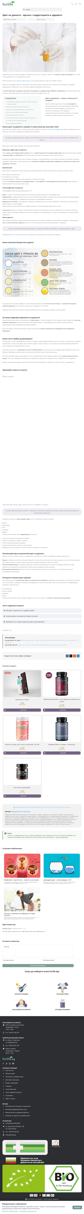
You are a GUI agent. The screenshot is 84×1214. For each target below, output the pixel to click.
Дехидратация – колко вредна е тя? (57, 998)
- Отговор (23, 1047)
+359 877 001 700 (13, 1164)
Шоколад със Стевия (22, 818)
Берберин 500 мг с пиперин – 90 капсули (61, 863)
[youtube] (13, 1182)
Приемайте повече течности (15, 115)
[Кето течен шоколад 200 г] (22, 878)
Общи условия (10, 1192)
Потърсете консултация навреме (17, 120)
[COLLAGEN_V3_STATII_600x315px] (42, 226)
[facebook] (3, 1182)
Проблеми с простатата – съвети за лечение (21, 998)
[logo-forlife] (8, 1175)
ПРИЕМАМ (77, 1207)
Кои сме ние (9, 1189)
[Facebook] (67, 709)
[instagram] (10, 1182)
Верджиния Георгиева (20, 930)
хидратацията (26, 81)
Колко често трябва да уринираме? (17, 112)
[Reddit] (74, 709)
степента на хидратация (55, 129)
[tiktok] (6, 1182)
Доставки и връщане (12, 1198)
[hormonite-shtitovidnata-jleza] (22, 973)
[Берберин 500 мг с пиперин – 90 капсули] (62, 835)
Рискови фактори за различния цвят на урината (21, 118)
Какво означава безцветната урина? (18, 107)
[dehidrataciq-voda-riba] (62, 973)
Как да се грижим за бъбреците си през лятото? (19, 1033)
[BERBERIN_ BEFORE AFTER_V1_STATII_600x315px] (42, 252)
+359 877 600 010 (13, 1151)
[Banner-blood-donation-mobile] (42, 749)
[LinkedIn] (78, 709)
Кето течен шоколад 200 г (22, 906)
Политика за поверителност (15, 1195)
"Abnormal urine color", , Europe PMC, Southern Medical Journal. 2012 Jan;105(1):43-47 (42, 698)
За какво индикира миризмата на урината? (20, 109)
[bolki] (22, 1006)
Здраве (10, 683)
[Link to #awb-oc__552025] (76, 4)
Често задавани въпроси (14, 123)
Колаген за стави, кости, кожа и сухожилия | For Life (22, 863)
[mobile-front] (42, 716)
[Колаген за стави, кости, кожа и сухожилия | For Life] (22, 835)
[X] (71, 709)
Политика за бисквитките (10, 1211)
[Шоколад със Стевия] (22, 790)
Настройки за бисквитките (28, 1211)
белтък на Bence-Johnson (18, 288)
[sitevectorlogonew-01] (8, 2)
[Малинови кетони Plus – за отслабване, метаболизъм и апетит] (62, 790)
